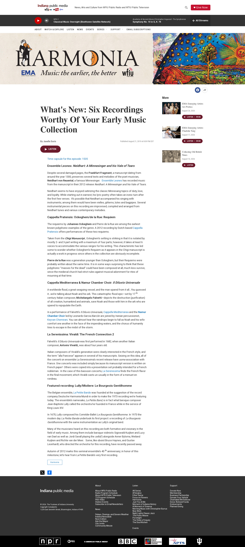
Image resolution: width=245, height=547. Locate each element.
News (80, 29)
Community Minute (103, 526)
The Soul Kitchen (140, 522)
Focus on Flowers (140, 498)
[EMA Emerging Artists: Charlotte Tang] (171, 132)
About (38, 29)
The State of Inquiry (141, 520)
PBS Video (100, 500)
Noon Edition (100, 519)
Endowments (176, 504)
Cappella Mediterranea (116, 312)
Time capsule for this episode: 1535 (67, 158)
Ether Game (138, 495)
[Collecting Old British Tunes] (171, 156)
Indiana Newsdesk (103, 517)
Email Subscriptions (139, 29)
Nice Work (137, 511)
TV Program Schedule (105, 498)
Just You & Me (139, 502)
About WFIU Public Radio (106, 491)
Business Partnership (179, 495)
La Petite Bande (82, 392)
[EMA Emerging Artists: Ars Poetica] (171, 108)
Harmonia (54, 462)
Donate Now (175, 491)
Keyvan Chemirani (57, 319)
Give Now (202, 7)
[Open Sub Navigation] (106, 29)
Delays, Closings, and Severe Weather (112, 514)
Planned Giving (176, 506)
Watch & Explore (54, 29)
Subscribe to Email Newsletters (109, 504)
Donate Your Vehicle (179, 498)
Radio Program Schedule (106, 493)
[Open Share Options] (205, 90)
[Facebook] (197, 90)
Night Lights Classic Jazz (144, 513)
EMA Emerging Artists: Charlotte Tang (192, 129)
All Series (137, 491)
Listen (70, 29)
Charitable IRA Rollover (180, 500)
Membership (175, 493)
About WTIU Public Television (108, 495)
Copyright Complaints (48, 507)
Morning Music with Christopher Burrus (150, 509)
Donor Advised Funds (179, 502)
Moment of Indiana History (144, 504)
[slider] (51, 20)
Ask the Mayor (101, 521)
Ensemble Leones (112, 180)
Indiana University (67, 504)
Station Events (101, 502)
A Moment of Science (142, 506)
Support (116, 29)
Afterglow (137, 493)
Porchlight (137, 518)
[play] (38, 20)
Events (90, 29)
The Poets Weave (140, 516)
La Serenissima (111, 371)
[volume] (46, 20)
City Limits (99, 523)
